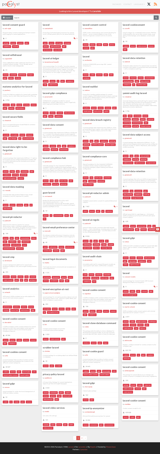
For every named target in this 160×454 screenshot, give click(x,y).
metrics (24, 307)
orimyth (7, 292)
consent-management (130, 294)
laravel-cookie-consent (94, 290)
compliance (7, 46)
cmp (26, 276)
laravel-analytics (11, 288)
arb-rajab (8, 28)
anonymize (25, 171)
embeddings (87, 244)
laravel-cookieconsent (134, 24)
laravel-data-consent (53, 124)
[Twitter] (149, 4)
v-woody (7, 190)
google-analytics (141, 321)
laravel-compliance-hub (54, 158)
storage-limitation (137, 198)
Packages (116, 4)
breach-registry (110, 144)
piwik (13, 105)
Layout (7, 18)
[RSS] (155, 4)
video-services (48, 428)
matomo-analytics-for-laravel (17, 86)
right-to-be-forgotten (10, 178)
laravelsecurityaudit (52, 62)
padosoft (88, 197)
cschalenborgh (90, 412)
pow (149, 226)
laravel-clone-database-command (99, 323)
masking (19, 205)
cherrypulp (88, 387)
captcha (126, 226)
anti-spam (59, 43)
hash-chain (98, 177)
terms (70, 277)
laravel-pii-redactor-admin (96, 193)
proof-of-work (141, 226)
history (143, 119)
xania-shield (57, 50)
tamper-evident (88, 184)
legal (61, 280)
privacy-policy (67, 396)
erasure (20, 178)
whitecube (128, 340)
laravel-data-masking (13, 186)
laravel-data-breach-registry (97, 120)
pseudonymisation (9, 248)
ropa (45, 84)
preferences (69, 247)
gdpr (26, 43)
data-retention (145, 81)
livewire (143, 229)
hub (52, 180)
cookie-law (148, 385)
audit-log (15, 46)
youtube (46, 424)
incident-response (97, 144)
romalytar (128, 97)
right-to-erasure (135, 264)
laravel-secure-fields (13, 116)
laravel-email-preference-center (59, 227)
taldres (87, 90)
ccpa (149, 261)
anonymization (150, 77)
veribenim (88, 60)
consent (20, 43)
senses (7, 387)
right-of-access (139, 163)
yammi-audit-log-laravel (135, 93)
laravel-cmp (8, 257)
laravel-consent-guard (14, 24)
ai (57, 81)
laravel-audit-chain (92, 256)
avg (91, 141)
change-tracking (145, 126)
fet (46, 324)
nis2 (94, 281)
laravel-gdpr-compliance (55, 93)
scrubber (58, 366)
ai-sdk (101, 241)
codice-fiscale (16, 245)
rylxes (127, 242)
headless (86, 108)
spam (45, 43)
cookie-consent (8, 280)
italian (34, 238)
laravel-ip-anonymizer (93, 408)
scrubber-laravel (51, 347)
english (68, 392)
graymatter (89, 260)
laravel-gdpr (129, 238)
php (125, 116)
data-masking (7, 208)
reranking (96, 244)
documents (56, 277)
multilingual (152, 321)
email (45, 247)
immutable (107, 274)
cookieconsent (142, 46)
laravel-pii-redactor (12, 217)
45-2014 (18, 78)
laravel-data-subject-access (136, 134)
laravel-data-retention (134, 58)
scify (86, 355)
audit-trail (150, 119)
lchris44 (47, 231)
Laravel (71, 447)
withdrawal (22, 74)
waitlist (106, 111)
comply (17, 402)
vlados (47, 263)
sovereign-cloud (106, 248)
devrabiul (8, 322)
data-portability (145, 156)
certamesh (48, 196)
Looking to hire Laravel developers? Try (80, 11)
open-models (87, 248)
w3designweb (129, 371)
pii (133, 84)
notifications (53, 247)
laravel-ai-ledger (51, 58)
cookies (126, 46)
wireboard (8, 260)
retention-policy (141, 84)
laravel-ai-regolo (91, 219)
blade (105, 44)
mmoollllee (88, 28)
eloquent (133, 77)
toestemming (63, 149)
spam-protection (55, 46)
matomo (11, 108)
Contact (127, 4)
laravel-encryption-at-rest (56, 289)
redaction (109, 211)
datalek (86, 148)
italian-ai (96, 248)
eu (154, 226)
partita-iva (20, 248)
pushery (7, 90)
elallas (11, 78)
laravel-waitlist (90, 86)
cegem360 (8, 59)
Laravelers (82, 447)
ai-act (24, 245)
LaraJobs (84, 449)
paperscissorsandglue (52, 293)
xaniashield (49, 28)
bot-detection (47, 50)
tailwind (140, 325)
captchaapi (128, 210)
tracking (26, 105)
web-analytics (20, 108)
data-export (132, 261)
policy (61, 392)
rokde (87, 327)
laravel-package (128, 81)
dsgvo (51, 116)
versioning (137, 116)
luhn (17, 238)
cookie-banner (128, 328)
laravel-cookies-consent (91, 374)
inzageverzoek (151, 163)
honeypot (67, 43)
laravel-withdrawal (12, 55)
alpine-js (142, 328)
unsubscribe (47, 250)
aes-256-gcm (12, 138)
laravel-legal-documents (55, 259)
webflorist (48, 378)
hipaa (68, 309)
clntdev (47, 351)
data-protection (69, 113)
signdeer (88, 294)
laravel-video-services (54, 408)
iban (11, 238)
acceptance (54, 280)
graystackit (49, 97)
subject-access (128, 163)
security (6, 135)
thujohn (93, 447)
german (53, 396)
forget (12, 171)
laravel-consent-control (94, 24)
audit (130, 116)
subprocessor (53, 84)
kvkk (111, 74)
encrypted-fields (28, 138)
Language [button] (138, 4)
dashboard (127, 119)
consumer (13, 74)
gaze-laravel (49, 192)
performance (7, 307)
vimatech (8, 120)
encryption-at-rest (53, 312)
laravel (13, 43)
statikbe (128, 404)
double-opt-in (87, 111)
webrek (127, 62)
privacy (46, 46)
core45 (127, 28)
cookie (99, 44)
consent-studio (130, 277)
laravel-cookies (104, 374)
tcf (21, 280)
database (86, 343)
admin (85, 211)
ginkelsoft (88, 123)
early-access (98, 111)
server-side (14, 310)
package (6, 43)
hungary (30, 74)
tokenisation (26, 241)
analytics (6, 105)
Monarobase (111, 447)
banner (92, 44)
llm (44, 219)
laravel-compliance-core (95, 156)
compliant (150, 355)
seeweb (111, 244)
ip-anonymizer (109, 425)
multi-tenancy (25, 310)
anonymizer (93, 425)
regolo (104, 244)
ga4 (26, 280)
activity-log (127, 122)
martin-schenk (130, 307)
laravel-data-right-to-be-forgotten (15, 148)
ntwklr (47, 411)
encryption (14, 135)
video (52, 424)
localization (54, 392)
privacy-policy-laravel (53, 374)
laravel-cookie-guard (93, 351)
